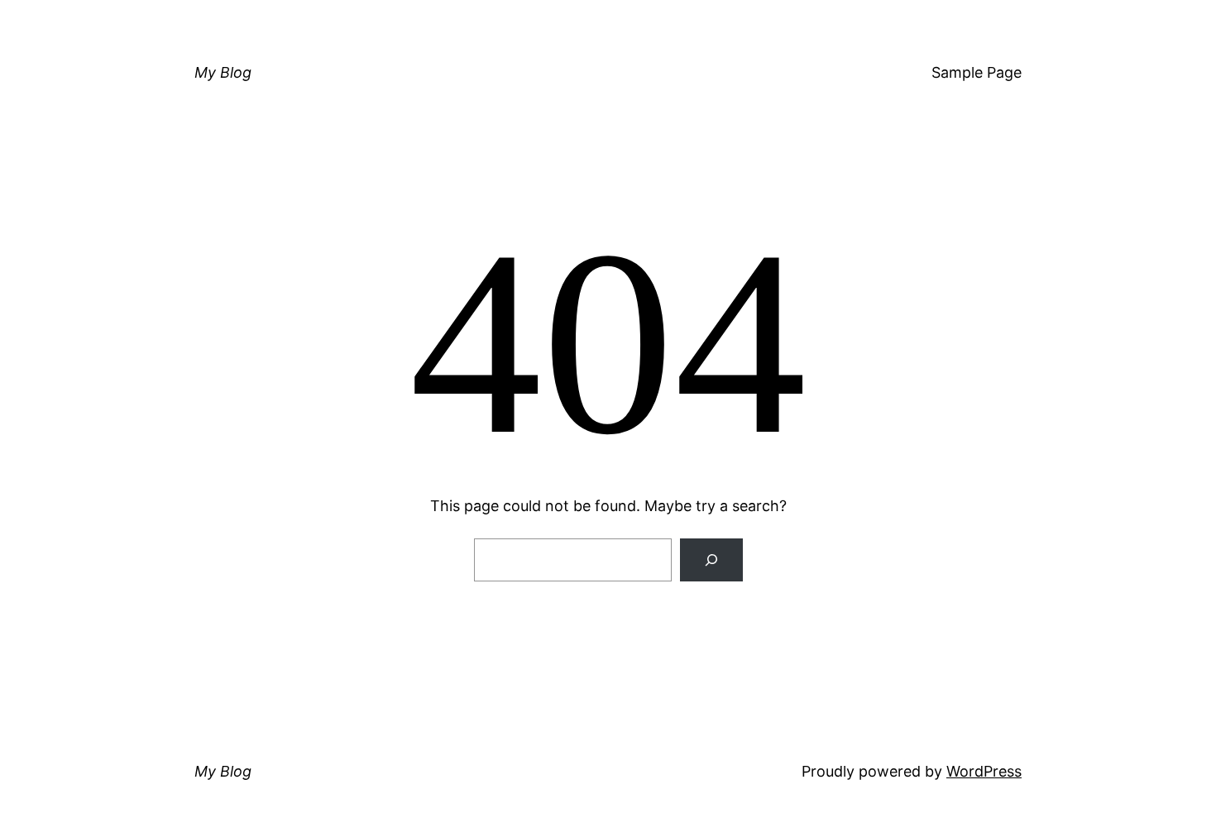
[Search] (711, 559)
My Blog (222, 72)
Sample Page (976, 72)
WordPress (984, 771)
